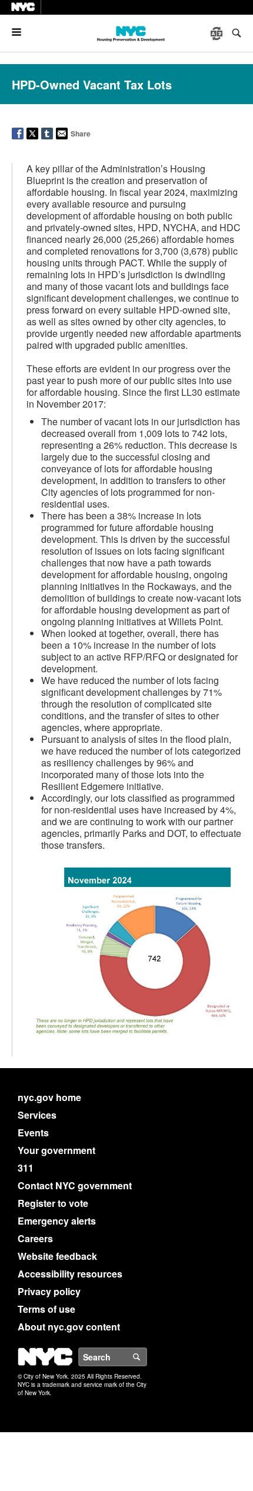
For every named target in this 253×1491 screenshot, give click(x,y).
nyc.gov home (49, 1097)
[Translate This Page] (217, 33)
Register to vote (53, 1203)
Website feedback (57, 1256)
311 (26, 1168)
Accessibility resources (70, 1273)
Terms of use (46, 1309)
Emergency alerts (57, 1221)
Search (146, 1357)
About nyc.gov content (69, 1326)
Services (37, 1115)
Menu (21, 32)
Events (33, 1132)
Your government (56, 1150)
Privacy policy (49, 1291)
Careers (35, 1238)
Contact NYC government (75, 1185)
